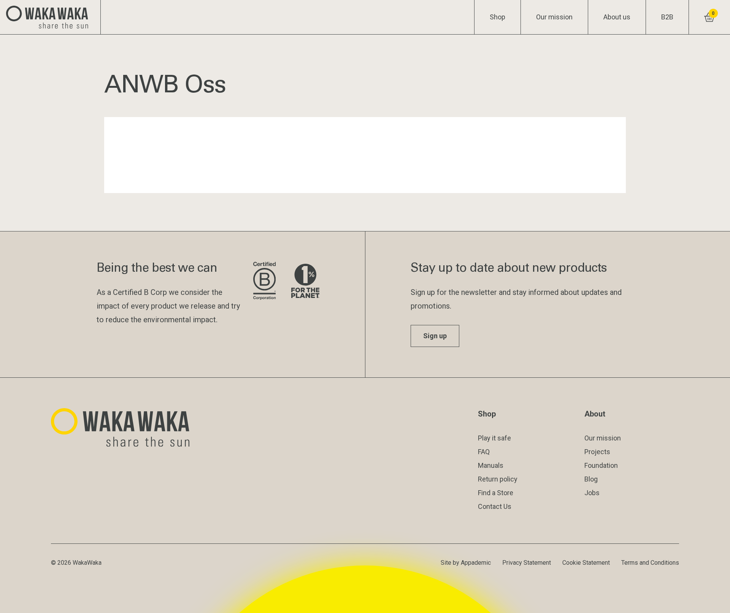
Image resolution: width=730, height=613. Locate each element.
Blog (591, 479)
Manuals (490, 465)
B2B (667, 17)
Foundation (601, 465)
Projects (597, 452)
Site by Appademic (466, 562)
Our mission (554, 17)
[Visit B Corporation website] (266, 281)
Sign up (435, 336)
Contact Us (494, 506)
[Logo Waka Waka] (50, 17)
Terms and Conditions (650, 562)
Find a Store (495, 493)
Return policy (497, 479)
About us (616, 17)
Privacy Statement (526, 562)
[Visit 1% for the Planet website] (305, 281)
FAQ (484, 452)
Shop (497, 17)
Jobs (592, 493)
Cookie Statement (586, 562)
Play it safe (494, 438)
